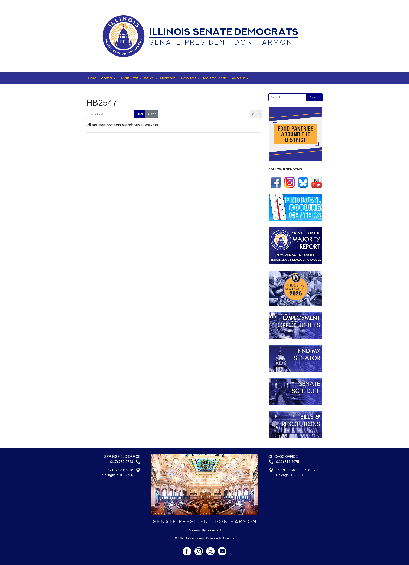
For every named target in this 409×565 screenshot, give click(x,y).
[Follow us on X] (212, 549)
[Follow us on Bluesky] (303, 182)
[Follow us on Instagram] (289, 182)
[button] (107, 78)
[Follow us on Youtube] (222, 549)
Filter (139, 114)
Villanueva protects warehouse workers (122, 125)
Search (315, 97)
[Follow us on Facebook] (275, 182)
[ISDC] (203, 36)
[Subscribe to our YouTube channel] (316, 182)
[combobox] (287, 97)
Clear (152, 114)
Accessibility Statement (204, 530)
